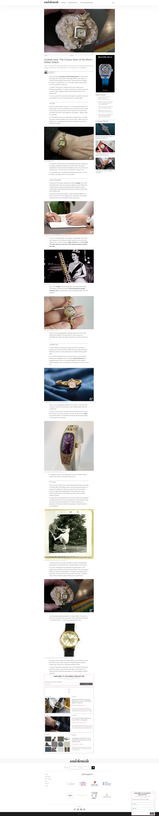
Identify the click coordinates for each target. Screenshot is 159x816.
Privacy (46, 781)
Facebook (75, 809)
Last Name (134, 808)
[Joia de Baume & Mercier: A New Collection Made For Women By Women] (105, 146)
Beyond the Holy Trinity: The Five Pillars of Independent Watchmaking (105, 137)
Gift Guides (47, 734)
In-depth (46, 55)
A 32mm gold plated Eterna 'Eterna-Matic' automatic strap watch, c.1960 (58, 657)
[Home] (52, 2)
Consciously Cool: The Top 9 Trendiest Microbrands (104, 171)
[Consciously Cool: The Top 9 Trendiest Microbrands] (105, 163)
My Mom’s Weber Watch (49, 161)
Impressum (47, 783)
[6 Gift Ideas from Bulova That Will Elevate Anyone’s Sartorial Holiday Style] (57, 744)
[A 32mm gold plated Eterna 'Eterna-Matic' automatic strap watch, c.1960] (69, 640)
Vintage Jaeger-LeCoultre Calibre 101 (51, 284)
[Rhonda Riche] (46, 71)
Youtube (81, 809)
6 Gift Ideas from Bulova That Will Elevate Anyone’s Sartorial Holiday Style (81, 740)
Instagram (78, 809)
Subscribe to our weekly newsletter (69, 676)
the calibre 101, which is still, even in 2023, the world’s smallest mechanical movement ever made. (68, 244)
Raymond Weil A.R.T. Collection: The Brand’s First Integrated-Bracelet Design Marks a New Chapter (105, 115)
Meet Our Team (47, 776)
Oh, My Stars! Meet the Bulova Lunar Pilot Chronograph (81, 719)
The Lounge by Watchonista (86, 2)
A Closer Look (48, 696)
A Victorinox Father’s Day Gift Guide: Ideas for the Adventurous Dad (105, 107)
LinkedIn (84, 809)
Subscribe (66, 767)
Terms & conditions (48, 778)
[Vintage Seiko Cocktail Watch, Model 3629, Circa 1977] (69, 445)
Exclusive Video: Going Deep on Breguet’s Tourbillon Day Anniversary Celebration (104, 98)
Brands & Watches (73, 2)
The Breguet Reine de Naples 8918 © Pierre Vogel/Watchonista (56, 235)
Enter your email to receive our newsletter (53, 681)
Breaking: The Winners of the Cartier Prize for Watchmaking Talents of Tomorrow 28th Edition (105, 103)
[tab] (69, 690)
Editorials (63, 2)
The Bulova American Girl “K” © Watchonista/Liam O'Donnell (56, 402)
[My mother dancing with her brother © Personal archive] (69, 534)
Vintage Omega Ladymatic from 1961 (51, 330)
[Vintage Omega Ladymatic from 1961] (69, 312)
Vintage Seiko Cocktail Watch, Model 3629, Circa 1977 (55, 472)
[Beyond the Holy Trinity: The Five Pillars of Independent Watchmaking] (105, 129)
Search (113, 2)
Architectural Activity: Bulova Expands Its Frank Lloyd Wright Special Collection (81, 701)
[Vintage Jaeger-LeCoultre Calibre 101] (69, 266)
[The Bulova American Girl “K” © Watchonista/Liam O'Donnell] (69, 384)
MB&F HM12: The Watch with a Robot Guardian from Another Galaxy (105, 111)
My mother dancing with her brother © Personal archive (55, 560)
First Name (134, 804)
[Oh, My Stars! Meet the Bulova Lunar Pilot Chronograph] (57, 724)
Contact (46, 785)
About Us (46, 774)
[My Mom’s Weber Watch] (69, 143)
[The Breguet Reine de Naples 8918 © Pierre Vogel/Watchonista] (69, 217)
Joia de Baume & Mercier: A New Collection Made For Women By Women (105, 154)
